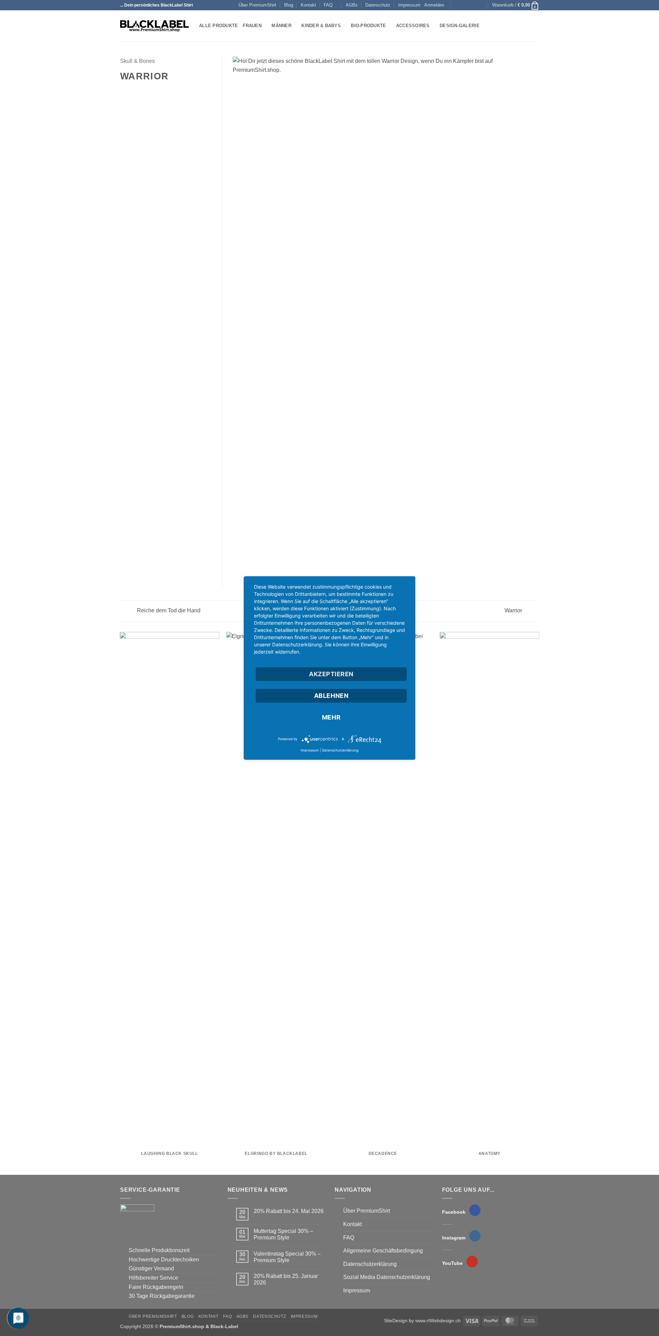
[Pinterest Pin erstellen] (149, 91)
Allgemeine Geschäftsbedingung (383, 1251)
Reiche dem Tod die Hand (168, 610)
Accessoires (413, 25)
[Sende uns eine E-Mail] (470, 5)
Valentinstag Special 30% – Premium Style (287, 1257)
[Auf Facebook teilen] (124, 91)
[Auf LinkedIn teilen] (158, 91)
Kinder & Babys (321, 25)
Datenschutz (377, 5)
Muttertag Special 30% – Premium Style (283, 1234)
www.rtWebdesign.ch (438, 1320)
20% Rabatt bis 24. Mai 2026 (289, 1211)
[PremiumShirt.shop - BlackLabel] (154, 26)
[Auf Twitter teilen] (133, 91)
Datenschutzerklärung (370, 1264)
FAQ (328, 5)
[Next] (539, 902)
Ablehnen (331, 695)
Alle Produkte (218, 25)
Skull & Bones (137, 61)
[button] (434, 5)
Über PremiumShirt (257, 5)
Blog (288, 5)
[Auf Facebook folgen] (457, 5)
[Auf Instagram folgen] (463, 5)
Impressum (409, 5)
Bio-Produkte (368, 25)
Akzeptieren (331, 674)
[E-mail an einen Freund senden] (141, 91)
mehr (331, 717)
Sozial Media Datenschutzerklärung (386, 1277)
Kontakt (308, 5)
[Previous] (120, 902)
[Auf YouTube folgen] (477, 5)
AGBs (352, 5)
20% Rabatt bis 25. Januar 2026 (286, 1279)
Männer (281, 25)
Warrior (514, 610)
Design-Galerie (459, 25)
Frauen (252, 25)
